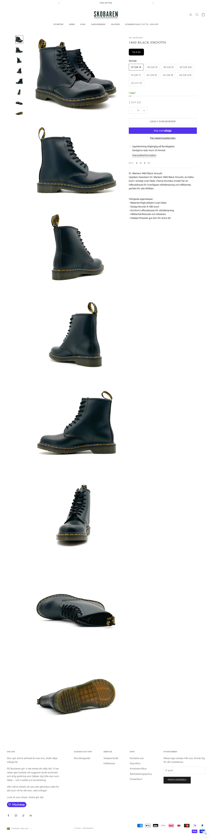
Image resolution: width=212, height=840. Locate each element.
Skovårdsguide (82, 758)
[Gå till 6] (19, 91)
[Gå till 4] (19, 71)
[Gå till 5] (19, 81)
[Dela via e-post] (149, 163)
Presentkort (136, 779)
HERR (72, 24)
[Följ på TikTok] (23, 815)
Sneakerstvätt (111, 758)
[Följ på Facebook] (8, 815)
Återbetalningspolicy (141, 773)
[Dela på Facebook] (137, 163)
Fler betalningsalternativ (163, 138)
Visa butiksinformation (144, 155)
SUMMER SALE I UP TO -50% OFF (141, 24)
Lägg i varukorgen (163, 122)
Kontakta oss (137, 758)
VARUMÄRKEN (98, 24)
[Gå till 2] (19, 50)
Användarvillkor (138, 768)
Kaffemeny (109, 763)
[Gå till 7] (19, 102)
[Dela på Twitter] (141, 163)
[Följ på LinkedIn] (30, 815)
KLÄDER (115, 24)
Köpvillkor (135, 763)
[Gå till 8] (19, 112)
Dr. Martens (136, 38)
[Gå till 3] (19, 60)
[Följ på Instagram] (15, 815)
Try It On (136, 52)
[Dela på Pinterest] (145, 163)
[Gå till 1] (19, 40)
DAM (82, 24)
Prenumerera (177, 780)
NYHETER (58, 24)
